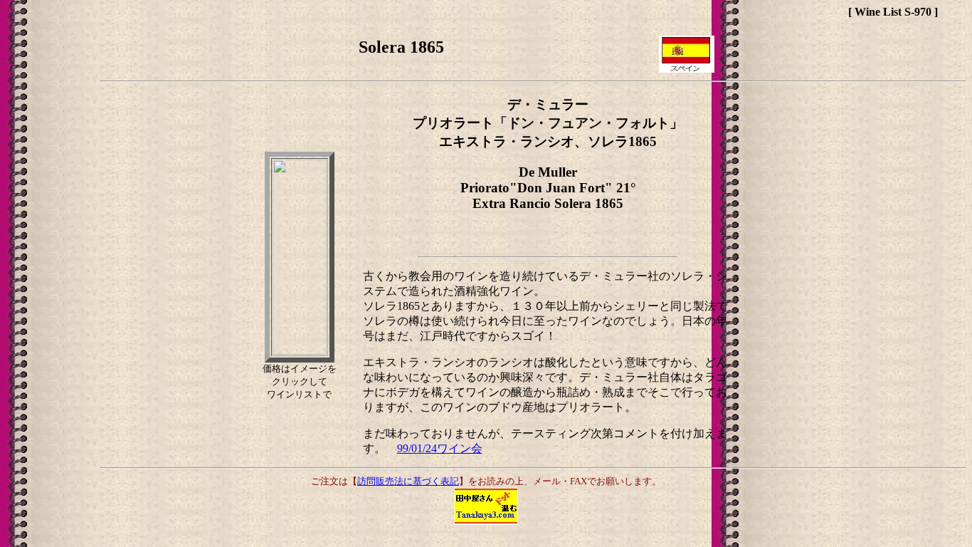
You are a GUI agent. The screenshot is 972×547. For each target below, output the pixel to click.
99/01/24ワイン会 (439, 448)
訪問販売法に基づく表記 (408, 481)
